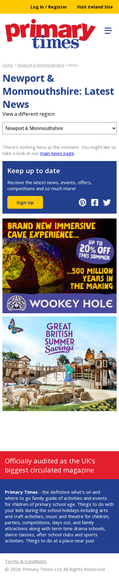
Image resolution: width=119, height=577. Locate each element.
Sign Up (25, 202)
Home (7, 65)
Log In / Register (49, 7)
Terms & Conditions (26, 561)
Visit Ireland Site (95, 7)
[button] (107, 30)
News (73, 65)
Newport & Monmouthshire (40, 65)
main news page (57, 153)
